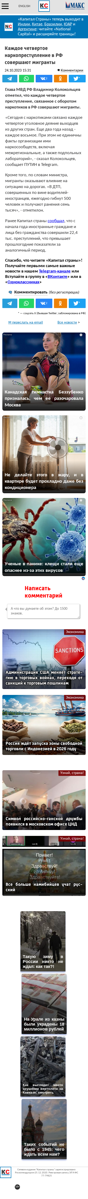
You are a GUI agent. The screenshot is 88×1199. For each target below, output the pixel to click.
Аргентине (27, 29)
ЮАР (68, 24)
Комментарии (72, 70)
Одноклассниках (23, 282)
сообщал (56, 221)
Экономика (75, 632)
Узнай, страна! (72, 773)
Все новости (67, 323)
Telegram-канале (55, 271)
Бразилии (53, 24)
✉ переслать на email (25, 323)
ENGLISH (24, 6)
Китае (37, 24)
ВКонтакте (57, 277)
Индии (24, 24)
